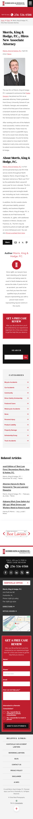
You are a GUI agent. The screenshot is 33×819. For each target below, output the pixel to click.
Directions (8, 606)
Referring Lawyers (16, 753)
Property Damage (10, 430)
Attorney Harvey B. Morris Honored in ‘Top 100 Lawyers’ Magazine (15, 487)
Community (8, 393)
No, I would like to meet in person (16, 718)
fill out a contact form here (15, 233)
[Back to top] (16, 809)
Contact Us (16, 765)
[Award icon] (16, 533)
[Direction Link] (16, 617)
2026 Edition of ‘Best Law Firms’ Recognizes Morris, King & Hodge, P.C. (16, 469)
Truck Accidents (10, 441)
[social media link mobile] (5, 572)
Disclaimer (16, 776)
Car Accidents (9, 387)
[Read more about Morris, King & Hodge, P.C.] (16, 262)
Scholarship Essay (10, 435)
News (9, 54)
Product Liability (10, 425)
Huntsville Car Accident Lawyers (16, 745)
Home (2, 20)
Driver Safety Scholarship (13, 398)
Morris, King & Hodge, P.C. (12, 51)
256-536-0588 (23, 14)
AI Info (16, 782)
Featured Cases (9, 403)
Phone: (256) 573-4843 (10, 598)
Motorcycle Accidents (12, 409)
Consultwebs (19, 803)
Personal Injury (9, 419)
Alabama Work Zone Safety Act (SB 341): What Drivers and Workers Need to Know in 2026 (16, 504)
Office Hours (9, 611)
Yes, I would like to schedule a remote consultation (14, 713)
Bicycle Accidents (10, 382)
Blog (8, 20)
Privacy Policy (16, 770)
